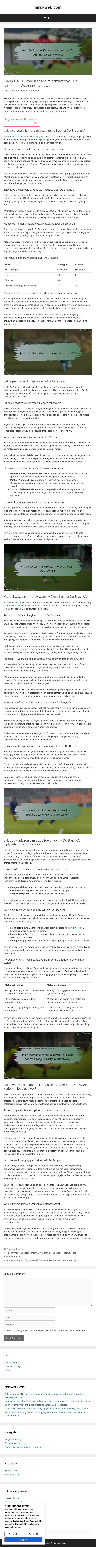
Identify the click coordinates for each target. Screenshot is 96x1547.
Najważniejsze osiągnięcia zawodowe (24, 1447)
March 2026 (11, 1470)
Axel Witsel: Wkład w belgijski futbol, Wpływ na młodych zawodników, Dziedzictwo (46, 1408)
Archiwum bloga (13, 1366)
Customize (14, 1534)
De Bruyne (38, 136)
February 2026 (12, 1474)
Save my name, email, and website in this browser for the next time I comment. (46, 1330)
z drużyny (72, 928)
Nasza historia (12, 1362)
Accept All (23, 1539)
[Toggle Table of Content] (34, 123)
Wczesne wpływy (12, 602)
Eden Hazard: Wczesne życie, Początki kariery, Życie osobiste (36, 1405)
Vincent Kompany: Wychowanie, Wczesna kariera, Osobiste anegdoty (41, 1260)
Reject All (33, 1534)
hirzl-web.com (48, 7)
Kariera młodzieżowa (14, 136)
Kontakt (9, 1370)
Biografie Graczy (15, 1249)
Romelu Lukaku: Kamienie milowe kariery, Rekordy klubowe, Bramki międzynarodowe (48, 1401)
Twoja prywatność (14, 1502)
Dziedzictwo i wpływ (15, 1443)
